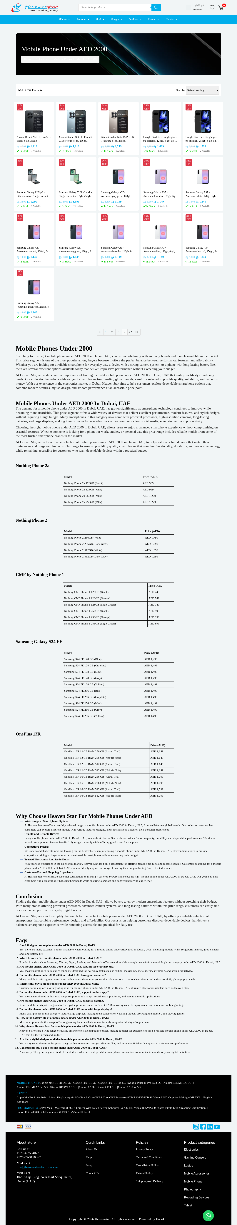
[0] (220, 7)
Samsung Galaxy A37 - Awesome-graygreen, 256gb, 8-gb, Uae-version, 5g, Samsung (33, 305)
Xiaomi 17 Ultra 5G (129, 1087)
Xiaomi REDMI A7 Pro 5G (33, 1087)
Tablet (188, 1205)
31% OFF (188, 218)
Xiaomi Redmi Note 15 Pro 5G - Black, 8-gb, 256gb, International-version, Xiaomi (34, 139)
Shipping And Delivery (149, 1181)
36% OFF (104, 162)
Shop (89, 1157)
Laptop (188, 1165)
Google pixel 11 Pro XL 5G (55, 1082)
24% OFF (20, 107)
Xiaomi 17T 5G (106, 1087)
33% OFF (20, 162)
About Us (91, 1149)
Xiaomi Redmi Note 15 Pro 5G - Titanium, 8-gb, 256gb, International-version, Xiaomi (118, 139)
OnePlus (133, 19)
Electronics (191, 1149)
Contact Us (92, 1173)
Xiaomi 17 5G (87, 1087)
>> (137, 332)
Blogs (89, 1165)
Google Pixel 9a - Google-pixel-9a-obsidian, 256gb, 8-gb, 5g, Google (202, 139)
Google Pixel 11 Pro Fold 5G (145, 1082)
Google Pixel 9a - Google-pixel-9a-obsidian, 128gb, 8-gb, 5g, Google (160, 139)
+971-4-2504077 (28, 1153)
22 (130, 332)
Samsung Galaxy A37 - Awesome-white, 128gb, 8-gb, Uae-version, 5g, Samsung (159, 249)
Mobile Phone (193, 1181)
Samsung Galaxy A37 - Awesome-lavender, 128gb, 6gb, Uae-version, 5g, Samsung (160, 194)
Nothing (170, 19)
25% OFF (146, 107)
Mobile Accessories (197, 1173)
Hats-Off (162, 1219)
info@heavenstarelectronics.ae (37, 1167)
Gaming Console (195, 1157)
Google (115, 19)
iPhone (62, 19)
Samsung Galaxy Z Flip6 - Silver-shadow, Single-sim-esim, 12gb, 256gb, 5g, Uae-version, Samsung (34, 194)
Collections (42, 59)
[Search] (156, 7)
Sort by (180, 90)
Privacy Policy (144, 1149)
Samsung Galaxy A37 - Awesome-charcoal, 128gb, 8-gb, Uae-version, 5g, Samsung (34, 249)
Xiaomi (152, 19)
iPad (98, 19)
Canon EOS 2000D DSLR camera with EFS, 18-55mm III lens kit (54, 1112)
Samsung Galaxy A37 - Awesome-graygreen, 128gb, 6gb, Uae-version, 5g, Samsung (117, 194)
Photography (192, 1189)
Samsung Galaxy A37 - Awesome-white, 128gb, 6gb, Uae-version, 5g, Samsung (201, 194)
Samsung (81, 19)
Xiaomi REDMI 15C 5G (177, 1082)
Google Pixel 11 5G (85, 1082)
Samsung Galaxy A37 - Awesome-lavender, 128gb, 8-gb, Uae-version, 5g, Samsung (118, 249)
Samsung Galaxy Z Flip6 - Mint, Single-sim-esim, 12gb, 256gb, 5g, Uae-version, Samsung (76, 194)
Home (27, 59)
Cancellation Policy (147, 1165)
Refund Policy (144, 1173)
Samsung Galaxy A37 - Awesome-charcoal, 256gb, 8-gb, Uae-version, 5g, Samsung (203, 249)
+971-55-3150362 (29, 1157)
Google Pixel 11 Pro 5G (112, 1082)
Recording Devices (196, 1197)
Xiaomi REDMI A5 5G (63, 1087)
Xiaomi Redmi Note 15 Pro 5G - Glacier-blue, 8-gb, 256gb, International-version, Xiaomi (76, 139)
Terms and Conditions (149, 1157)
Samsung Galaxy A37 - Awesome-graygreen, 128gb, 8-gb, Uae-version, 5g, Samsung (75, 249)
